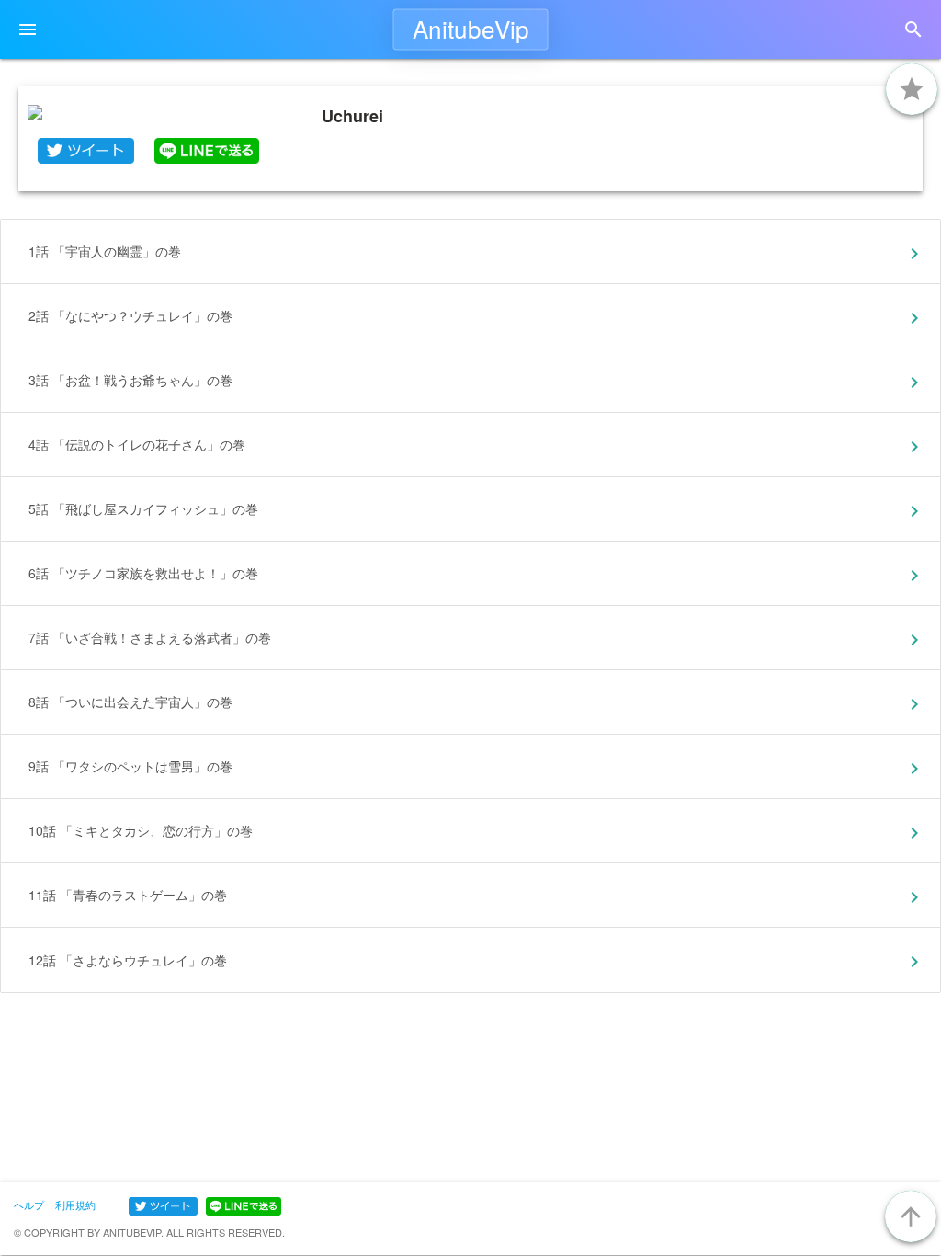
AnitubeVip (471, 28)
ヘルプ (29, 1204)
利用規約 (75, 1204)
